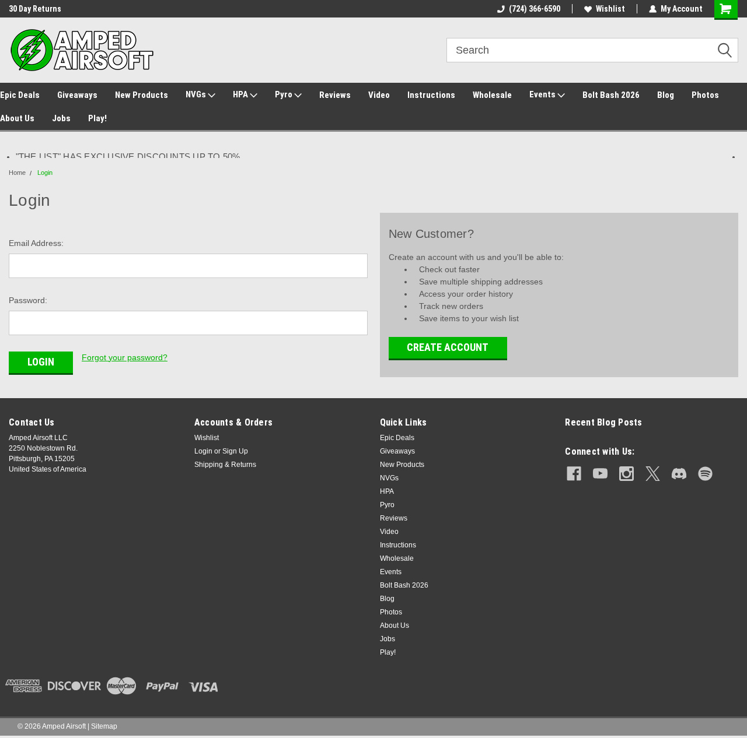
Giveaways (77, 95)
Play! (97, 118)
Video (379, 95)
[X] (652, 473)
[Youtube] (600, 473)
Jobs (61, 118)
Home (17, 172)
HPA (241, 94)
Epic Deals (20, 95)
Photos (705, 95)
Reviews (335, 95)
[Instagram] (626, 473)
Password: (28, 300)
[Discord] (679, 473)
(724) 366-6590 (534, 8)
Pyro (284, 94)
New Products (141, 95)
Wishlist (610, 8)
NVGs (197, 94)
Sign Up (235, 451)
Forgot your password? (124, 357)
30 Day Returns (35, 8)
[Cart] (726, 10)
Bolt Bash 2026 (611, 95)
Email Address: (36, 243)
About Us (17, 118)
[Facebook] (574, 473)
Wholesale (492, 95)
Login (45, 172)
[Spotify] (705, 473)
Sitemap (104, 726)
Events (543, 94)
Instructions (431, 95)
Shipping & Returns (225, 465)
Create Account (447, 347)
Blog (665, 95)
